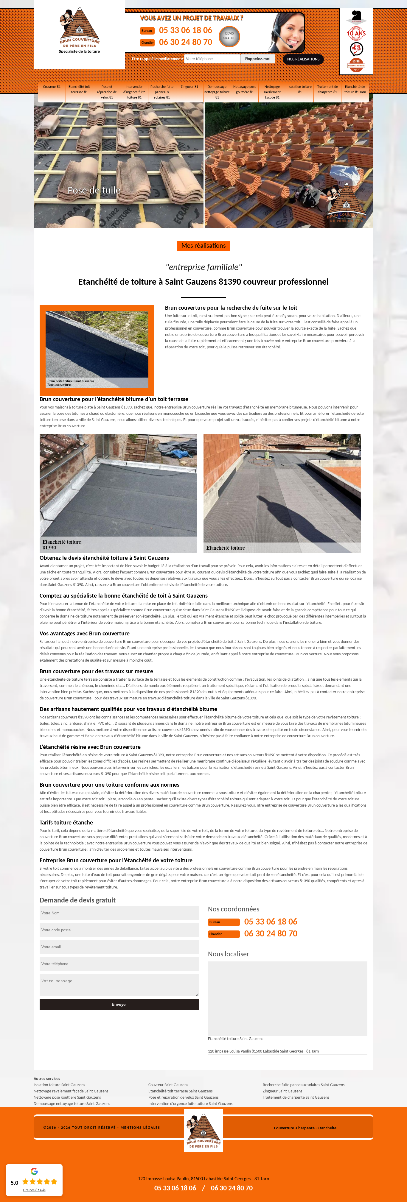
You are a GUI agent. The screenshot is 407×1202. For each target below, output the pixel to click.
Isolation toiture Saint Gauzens (59, 1085)
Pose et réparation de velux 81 (107, 92)
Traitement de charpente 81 (327, 89)
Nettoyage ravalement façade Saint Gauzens (71, 1091)
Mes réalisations (203, 246)
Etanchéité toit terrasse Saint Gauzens (180, 1091)
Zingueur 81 (189, 87)
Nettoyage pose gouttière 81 (244, 89)
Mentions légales (140, 1128)
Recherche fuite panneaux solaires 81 (161, 92)
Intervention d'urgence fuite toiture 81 (134, 92)
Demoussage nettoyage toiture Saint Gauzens (72, 1104)
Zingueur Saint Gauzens (282, 1091)
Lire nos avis (34, 1190)
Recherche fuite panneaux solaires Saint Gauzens (303, 1085)
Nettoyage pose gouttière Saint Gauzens (67, 1097)
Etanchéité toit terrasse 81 (79, 89)
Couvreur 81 (51, 87)
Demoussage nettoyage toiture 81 (217, 92)
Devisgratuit (229, 36)
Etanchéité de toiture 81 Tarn (355, 89)
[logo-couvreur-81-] (203, 1128)
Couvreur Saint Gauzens (168, 1085)
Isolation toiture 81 (300, 89)
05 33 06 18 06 (185, 30)
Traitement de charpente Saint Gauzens (296, 1097)
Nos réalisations (303, 59)
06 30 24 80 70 (185, 42)
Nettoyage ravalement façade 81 (272, 92)
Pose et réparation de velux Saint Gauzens (183, 1097)
